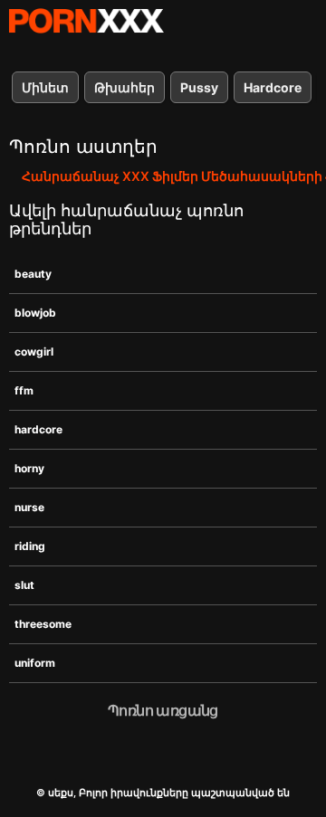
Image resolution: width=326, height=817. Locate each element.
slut (24, 585)
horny (29, 468)
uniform (34, 663)
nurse (29, 507)
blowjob (35, 312)
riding (29, 546)
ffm (24, 390)
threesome (43, 624)
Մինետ (45, 87)
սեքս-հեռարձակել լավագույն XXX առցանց (86, 20)
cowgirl (33, 351)
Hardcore (273, 87)
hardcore (38, 429)
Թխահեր (124, 87)
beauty (33, 273)
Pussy (199, 87)
